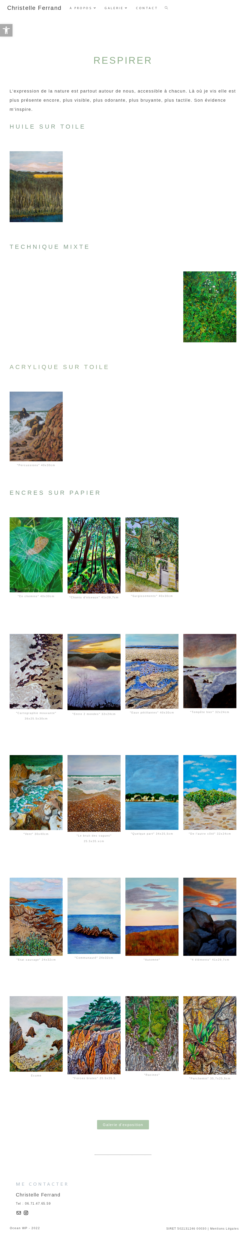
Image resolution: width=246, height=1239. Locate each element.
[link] (6, 30)
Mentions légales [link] (224, 1228)
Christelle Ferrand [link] (34, 8)
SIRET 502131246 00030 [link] (186, 1228)
